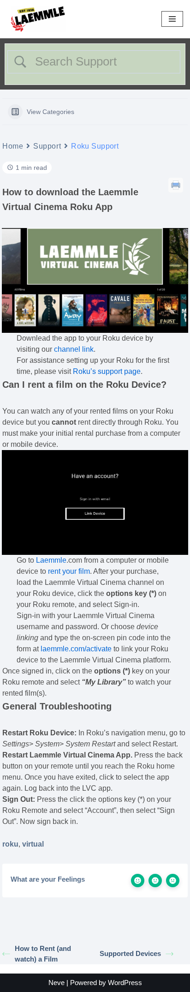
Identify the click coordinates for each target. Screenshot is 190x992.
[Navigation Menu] (172, 19)
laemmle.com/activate (76, 649)
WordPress (125, 982)
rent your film (69, 571)
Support (47, 146)
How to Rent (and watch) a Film (43, 953)
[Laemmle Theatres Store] (38, 19)
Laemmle (51, 560)
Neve (56, 982)
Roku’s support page (107, 371)
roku (10, 844)
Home (12, 146)
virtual (33, 844)
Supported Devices (130, 953)
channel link (74, 349)
